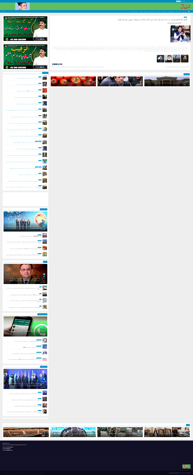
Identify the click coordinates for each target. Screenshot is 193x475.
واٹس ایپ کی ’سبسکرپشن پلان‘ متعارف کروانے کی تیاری (27, 332)
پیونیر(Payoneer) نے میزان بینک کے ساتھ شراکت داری (30, 236)
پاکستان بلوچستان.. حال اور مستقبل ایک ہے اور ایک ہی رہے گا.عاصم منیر (74, 433)
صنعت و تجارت (163, 11)
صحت (158, 11)
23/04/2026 (42, 334)
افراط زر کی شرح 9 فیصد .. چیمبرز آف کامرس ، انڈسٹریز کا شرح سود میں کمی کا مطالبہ (23, 254)
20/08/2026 (45, 435)
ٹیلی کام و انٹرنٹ (151, 11)
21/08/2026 (186, 435)
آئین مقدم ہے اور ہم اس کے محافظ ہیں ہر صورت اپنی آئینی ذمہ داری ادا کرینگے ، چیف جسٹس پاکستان (27, 280)
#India (173, 23)
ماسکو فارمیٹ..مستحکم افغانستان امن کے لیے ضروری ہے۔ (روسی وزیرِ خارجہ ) (25, 393)
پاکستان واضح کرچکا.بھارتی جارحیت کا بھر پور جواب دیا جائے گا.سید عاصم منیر (24, 181)
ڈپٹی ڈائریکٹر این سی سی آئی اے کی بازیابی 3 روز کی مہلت (172, 82)
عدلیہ (44, 276)
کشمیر (141, 11)
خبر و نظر (40, 141)
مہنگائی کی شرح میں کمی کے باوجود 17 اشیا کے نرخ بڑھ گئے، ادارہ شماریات (25, 248)
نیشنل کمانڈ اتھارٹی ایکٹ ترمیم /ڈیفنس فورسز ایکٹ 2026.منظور (29, 433)
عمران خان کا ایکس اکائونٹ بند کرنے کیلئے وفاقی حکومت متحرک (28, 97)
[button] (3, 11)
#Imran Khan (177, 23)
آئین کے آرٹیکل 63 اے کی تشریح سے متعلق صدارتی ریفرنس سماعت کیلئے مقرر (25, 294)
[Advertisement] (39, 199)
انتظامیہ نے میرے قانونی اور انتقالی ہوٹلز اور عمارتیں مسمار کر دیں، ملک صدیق (24, 129)
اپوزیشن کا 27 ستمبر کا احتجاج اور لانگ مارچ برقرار (173, 433)
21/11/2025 (42, 229)
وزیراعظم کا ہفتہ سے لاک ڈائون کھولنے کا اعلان (176, 66)
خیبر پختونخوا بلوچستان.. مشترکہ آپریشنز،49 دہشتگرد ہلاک (124, 433)
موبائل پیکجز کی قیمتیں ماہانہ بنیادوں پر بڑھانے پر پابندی (28, 341)
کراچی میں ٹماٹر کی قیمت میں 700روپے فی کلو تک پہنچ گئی (78, 82)
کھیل (145, 11)
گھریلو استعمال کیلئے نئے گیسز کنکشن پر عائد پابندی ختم (29, 148)
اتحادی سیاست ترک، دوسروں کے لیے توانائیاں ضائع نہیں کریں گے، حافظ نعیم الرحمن (23, 161)
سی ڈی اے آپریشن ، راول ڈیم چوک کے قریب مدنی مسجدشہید (29, 174)
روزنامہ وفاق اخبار (134, 11)
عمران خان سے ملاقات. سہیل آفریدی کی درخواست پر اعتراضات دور (123, 82)
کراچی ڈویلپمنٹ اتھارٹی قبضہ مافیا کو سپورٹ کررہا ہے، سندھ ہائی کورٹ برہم (24, 307)
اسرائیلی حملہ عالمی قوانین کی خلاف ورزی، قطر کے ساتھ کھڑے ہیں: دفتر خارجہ (25, 136)
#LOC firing (169, 23)
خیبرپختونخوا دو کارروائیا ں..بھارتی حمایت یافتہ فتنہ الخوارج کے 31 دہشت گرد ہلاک (23, 110)
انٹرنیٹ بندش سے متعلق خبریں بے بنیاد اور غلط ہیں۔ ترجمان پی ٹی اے (26, 353)
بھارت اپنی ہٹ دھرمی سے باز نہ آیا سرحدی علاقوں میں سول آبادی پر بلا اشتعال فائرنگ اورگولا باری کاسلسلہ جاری (78, 66)
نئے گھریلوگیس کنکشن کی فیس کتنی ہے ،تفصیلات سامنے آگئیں (29, 103)
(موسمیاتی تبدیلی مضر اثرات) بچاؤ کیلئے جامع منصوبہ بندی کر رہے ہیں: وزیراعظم (24, 155)
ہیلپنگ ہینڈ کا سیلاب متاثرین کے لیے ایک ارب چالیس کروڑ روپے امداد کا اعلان (25, 123)
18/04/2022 (42, 282)
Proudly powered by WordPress (174, 472)
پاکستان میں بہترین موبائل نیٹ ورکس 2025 (32, 347)
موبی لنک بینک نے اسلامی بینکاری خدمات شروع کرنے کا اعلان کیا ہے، (25, 227)
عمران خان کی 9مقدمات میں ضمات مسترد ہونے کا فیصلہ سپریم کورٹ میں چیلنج (25, 168)
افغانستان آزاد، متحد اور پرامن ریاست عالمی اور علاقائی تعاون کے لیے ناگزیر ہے (26, 384)
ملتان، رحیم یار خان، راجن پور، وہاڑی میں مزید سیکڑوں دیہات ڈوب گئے (26, 116)
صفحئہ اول (184, 11)
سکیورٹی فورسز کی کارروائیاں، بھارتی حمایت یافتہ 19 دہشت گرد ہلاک (26, 142)
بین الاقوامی (171, 11)
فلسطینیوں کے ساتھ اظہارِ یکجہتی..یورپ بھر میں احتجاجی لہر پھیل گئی (26, 399)
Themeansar (188, 472)
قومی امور (178, 11)
